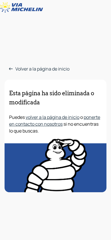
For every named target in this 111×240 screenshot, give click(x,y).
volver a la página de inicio (52, 117)
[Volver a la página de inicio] (23, 7)
